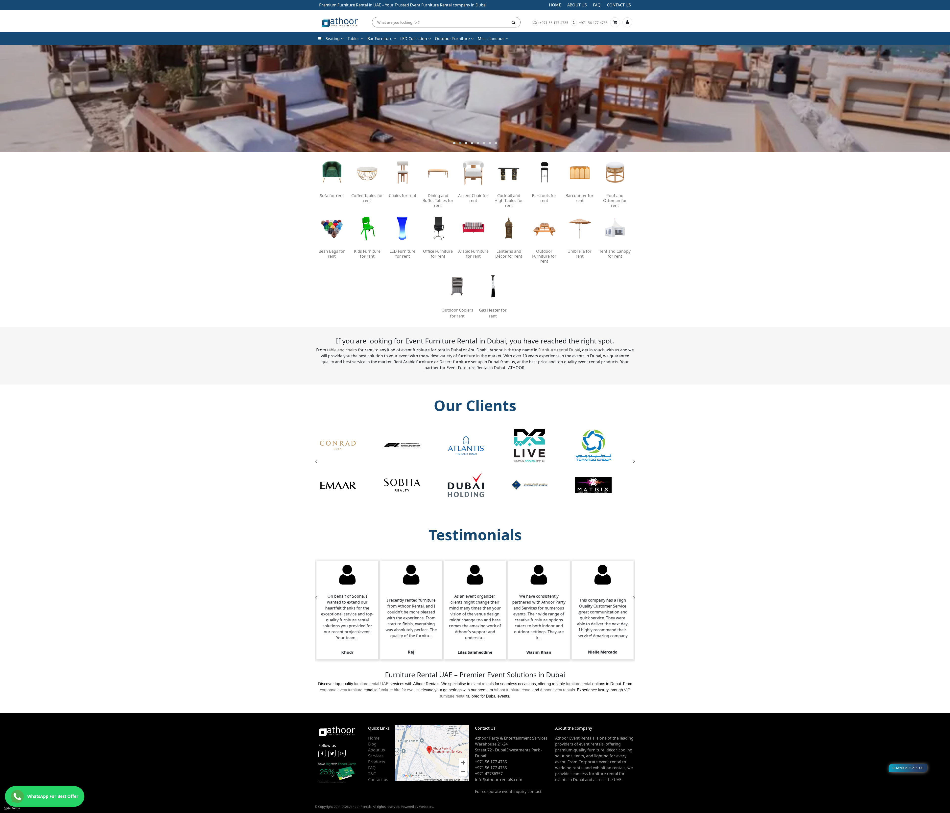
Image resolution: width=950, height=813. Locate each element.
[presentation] (316, 461)
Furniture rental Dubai (559, 350)
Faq (597, 5)
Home (555, 5)
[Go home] (337, 731)
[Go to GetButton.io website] (12, 808)
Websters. (426, 806)
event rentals (482, 684)
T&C (372, 773)
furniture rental (578, 684)
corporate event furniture (341, 690)
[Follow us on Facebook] (322, 753)
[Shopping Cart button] (615, 22)
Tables (353, 38)
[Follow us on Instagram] (342, 753)
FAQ (372, 767)
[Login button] (627, 22)
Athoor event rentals (557, 690)
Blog (372, 744)
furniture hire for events (399, 690)
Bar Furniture (379, 38)
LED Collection (413, 38)
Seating (333, 38)
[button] (454, 143)
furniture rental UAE (371, 684)
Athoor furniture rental (512, 690)
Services (375, 756)
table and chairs (342, 350)
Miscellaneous (491, 38)
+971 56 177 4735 (554, 22)
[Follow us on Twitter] (332, 753)
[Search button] (513, 22)
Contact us (619, 5)
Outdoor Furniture (452, 38)
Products (376, 762)
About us (577, 5)
